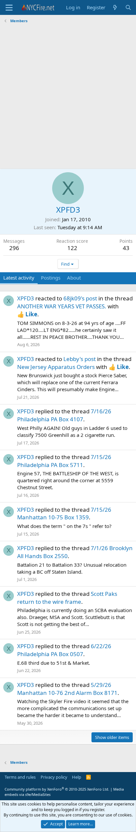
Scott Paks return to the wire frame (67, 597)
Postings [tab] (50, 277)
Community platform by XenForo (57, 789)
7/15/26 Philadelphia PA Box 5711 (64, 461)
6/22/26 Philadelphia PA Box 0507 (64, 650)
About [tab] (74, 277)
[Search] (128, 7)
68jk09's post (80, 298)
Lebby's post (79, 359)
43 (126, 248)
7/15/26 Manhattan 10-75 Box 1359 (64, 513)
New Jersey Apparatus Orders (56, 367)
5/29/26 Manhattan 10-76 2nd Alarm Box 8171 (67, 689)
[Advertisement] (68, 97)
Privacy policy (54, 777)
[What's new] (115, 7)
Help (76, 777)
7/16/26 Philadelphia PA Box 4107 (64, 415)
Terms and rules (20, 777)
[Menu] (9, 7)
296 (14, 248)
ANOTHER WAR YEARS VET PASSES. (61, 306)
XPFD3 (25, 298)
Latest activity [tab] (18, 277)
